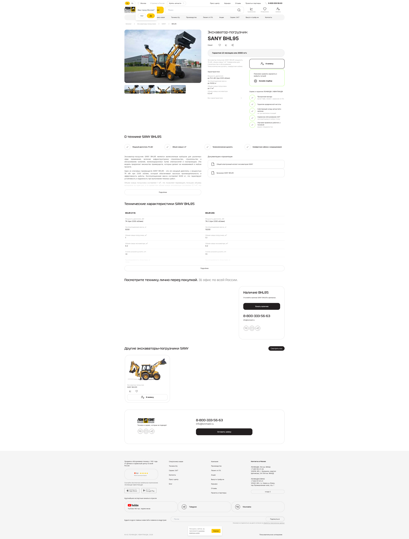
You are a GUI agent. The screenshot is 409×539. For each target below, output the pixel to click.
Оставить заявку (224, 432)
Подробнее (163, 192)
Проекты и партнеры (253, 3)
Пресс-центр (215, 3)
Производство (191, 17)
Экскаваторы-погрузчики (146, 24)
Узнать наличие (261, 306)
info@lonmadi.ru (249, 320)
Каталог (128, 24)
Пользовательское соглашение (270, 534)
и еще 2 (268, 492)
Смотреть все (276, 348)
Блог (170, 484)
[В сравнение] (226, 45)
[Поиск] (239, 10)
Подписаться (275, 519)
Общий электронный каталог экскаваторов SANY (235, 164)
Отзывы (238, 3)
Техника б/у (175, 17)
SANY (164, 24)
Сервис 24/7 (234, 17)
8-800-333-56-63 (275, 3)
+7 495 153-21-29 (257, 469)
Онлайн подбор (265, 81)
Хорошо (216, 531)
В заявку (269, 64)
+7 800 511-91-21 (257, 481)
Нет (141, 16)
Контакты (268, 17)
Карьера (227, 3)
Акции (221, 17)
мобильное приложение (149, 483)
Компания (214, 461)
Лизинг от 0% (208, 17)
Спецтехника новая (158, 17)
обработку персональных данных (274, 523)
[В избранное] (220, 45)
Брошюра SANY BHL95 (225, 173)
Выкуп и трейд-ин (252, 17)
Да (151, 16)
